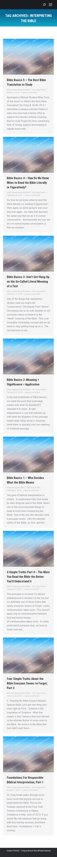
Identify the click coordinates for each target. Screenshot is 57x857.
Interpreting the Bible (21, 90)
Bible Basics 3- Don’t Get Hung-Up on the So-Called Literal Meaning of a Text (28, 281)
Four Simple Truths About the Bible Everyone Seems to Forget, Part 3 (27, 683)
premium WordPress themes (38, 850)
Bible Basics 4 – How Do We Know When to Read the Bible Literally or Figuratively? (28, 182)
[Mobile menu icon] (50, 4)
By (39, 90)
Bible (9, 90)
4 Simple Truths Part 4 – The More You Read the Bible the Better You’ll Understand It (28, 576)
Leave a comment (29, 92)
